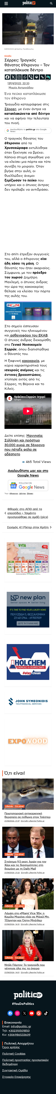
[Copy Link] (42, 77)
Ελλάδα (7, 56)
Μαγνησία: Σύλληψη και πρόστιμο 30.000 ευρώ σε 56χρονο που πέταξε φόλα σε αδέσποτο (24, 445)
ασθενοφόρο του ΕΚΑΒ (28, 335)
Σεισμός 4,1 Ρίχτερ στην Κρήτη (28, 527)
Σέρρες (10, 109)
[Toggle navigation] (6, 3)
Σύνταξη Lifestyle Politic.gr (33, 821)
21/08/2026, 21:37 (12, 821)
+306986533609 (19, 1034)
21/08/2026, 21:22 (12, 873)
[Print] (36, 77)
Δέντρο (22, 493)
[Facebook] (7, 77)
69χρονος (14, 493)
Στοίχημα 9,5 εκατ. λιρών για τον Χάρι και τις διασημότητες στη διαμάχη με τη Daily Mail (25, 865)
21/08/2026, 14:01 (12, 972)
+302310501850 (19, 1030)
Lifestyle (9, 806)
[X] (13, 77)
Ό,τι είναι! (19, 806)
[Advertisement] (28, 222)
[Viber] (30, 77)
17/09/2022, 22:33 (18, 83)
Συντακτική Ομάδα (15, 1070)
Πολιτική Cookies (13, 1053)
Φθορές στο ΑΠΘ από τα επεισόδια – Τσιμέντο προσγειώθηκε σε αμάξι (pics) (27, 513)
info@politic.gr (21, 1026)
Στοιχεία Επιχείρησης (16, 1077)
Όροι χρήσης (11, 1047)
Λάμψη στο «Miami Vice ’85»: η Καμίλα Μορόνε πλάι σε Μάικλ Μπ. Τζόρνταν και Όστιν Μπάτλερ (26, 917)
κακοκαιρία (30, 360)
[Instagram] (19, 77)
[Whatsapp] (24, 77)
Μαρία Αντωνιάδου (21, 87)
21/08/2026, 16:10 (12, 924)
